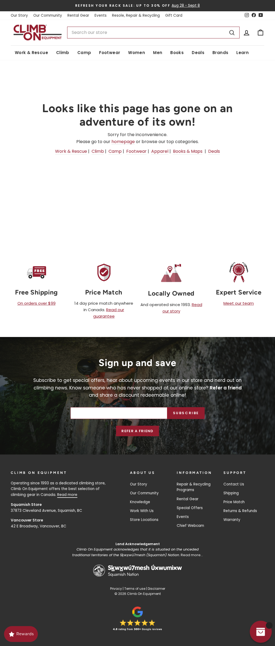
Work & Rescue (31, 52)
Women (136, 52)
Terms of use (134, 588)
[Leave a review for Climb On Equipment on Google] (137, 618)
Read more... (192, 555)
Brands (220, 52)
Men (157, 52)
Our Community (47, 15)
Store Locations (144, 519)
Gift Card (173, 15)
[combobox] (153, 32)
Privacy (116, 588)
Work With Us (142, 510)
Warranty (231, 519)
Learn (242, 52)
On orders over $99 (36, 303)
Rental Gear (78, 15)
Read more (67, 494)
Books (177, 52)
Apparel (159, 151)
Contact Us (233, 484)
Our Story (19, 15)
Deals (198, 52)
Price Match (234, 502)
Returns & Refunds (240, 510)
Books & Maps (187, 151)
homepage (123, 142)
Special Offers (190, 507)
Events (101, 15)
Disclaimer (156, 588)
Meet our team (238, 303)
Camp (84, 52)
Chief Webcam (190, 525)
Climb (62, 52)
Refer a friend (137, 431)
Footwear (109, 52)
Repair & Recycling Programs (194, 487)
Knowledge (140, 502)
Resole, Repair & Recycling (136, 15)
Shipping (231, 493)
